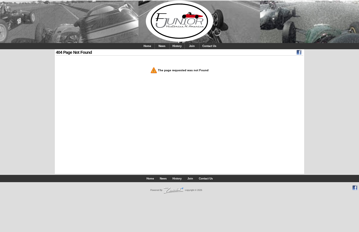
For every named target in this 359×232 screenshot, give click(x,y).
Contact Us (209, 46)
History (177, 46)
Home (147, 46)
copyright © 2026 (176, 190)
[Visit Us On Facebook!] (298, 53)
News (162, 46)
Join (192, 46)
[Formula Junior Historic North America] (179, 21)
